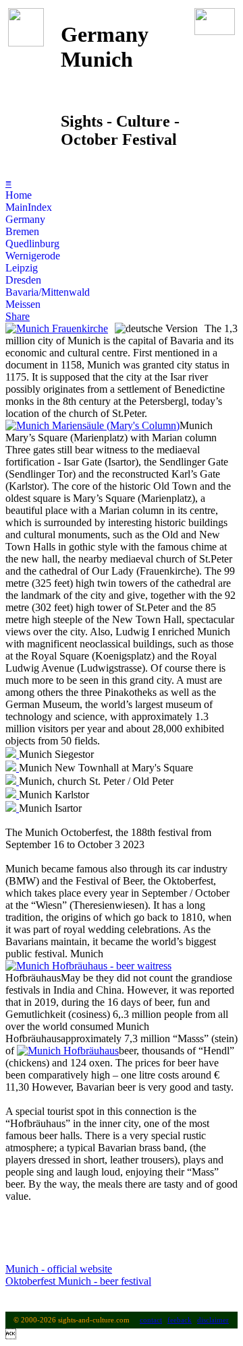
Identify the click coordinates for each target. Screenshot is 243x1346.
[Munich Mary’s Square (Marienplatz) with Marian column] (92, 425)
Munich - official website (58, 1269)
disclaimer (213, 1320)
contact (151, 1320)
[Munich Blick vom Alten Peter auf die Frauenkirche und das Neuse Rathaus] (56, 328)
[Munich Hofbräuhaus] (68, 1050)
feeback (179, 1320)
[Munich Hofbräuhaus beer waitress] (88, 965)
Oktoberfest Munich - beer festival (78, 1281)
